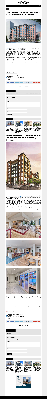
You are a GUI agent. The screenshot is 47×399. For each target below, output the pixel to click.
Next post (26, 86)
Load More (23, 393)
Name (8, 108)
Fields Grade (23, 194)
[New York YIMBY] (23, 2)
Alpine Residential (31, 194)
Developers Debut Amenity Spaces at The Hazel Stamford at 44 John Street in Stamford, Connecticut (28, 129)
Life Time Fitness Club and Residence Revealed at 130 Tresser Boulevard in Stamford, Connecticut (28, 369)
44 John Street (22, 196)
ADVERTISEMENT (18, 389)
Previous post (21, 86)
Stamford (7, 48)
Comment (8, 101)
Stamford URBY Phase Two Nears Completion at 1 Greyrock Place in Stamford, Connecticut (37, 129)
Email (8, 111)
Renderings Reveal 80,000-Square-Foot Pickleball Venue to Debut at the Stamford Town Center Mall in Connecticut (19, 130)
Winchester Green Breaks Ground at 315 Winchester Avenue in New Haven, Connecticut (10, 129)
